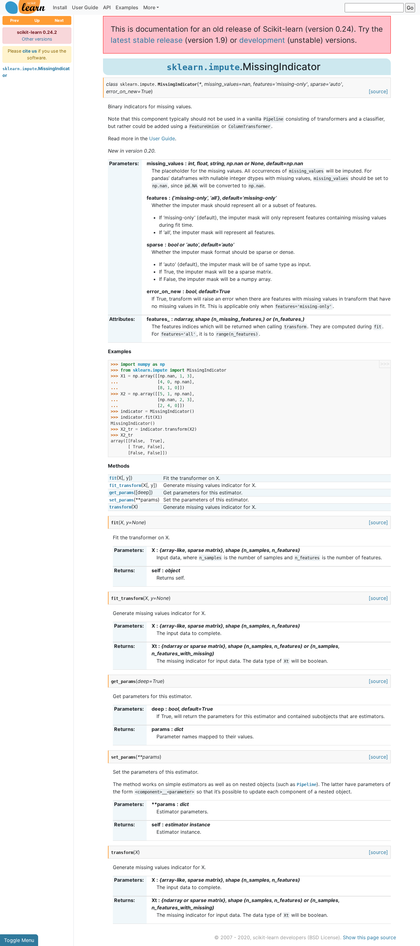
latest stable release (147, 40)
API (107, 7)
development (262, 40)
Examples (127, 7)
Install (60, 7)
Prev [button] (14, 20)
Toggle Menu (19, 940)
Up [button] (37, 20)
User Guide (85, 7)
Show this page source (369, 937)
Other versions (37, 39)
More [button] (149, 7)
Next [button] (59, 20)
